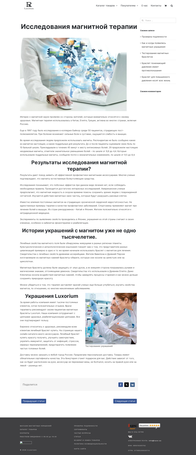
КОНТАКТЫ (24, 433)
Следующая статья (125, 401)
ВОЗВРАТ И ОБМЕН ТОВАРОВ (87, 440)
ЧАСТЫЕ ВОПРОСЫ (82, 433)
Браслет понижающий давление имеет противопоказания (153, 67)
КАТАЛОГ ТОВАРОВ (28, 429)
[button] (172, 5)
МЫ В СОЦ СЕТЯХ (136, 432)
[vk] (130, 436)
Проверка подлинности (154, 36)
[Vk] (132, 385)
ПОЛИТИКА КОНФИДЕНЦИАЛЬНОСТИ (90, 444)
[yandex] (144, 424)
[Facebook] (121, 385)
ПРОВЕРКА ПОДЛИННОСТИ (86, 426)
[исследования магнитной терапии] (73, 39)
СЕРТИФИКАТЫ (80, 429)
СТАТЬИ (77, 436)
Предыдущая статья (34, 401)
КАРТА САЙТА (80, 449)
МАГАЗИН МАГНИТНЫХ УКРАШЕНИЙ (36, 426)
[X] (126, 385)
